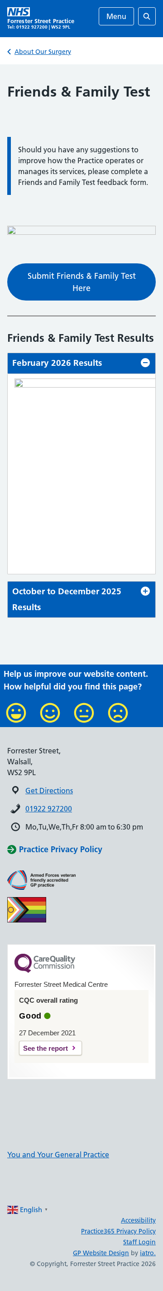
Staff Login (139, 1242)
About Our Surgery (42, 52)
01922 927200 (48, 808)
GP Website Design (101, 1253)
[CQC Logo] (44, 970)
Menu (116, 16)
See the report (45, 1048)
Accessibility (138, 1220)
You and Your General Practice (58, 1154)
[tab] (81, 363)
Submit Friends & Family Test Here (82, 282)
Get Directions (49, 790)
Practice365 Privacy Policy (118, 1231)
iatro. (148, 1253)
